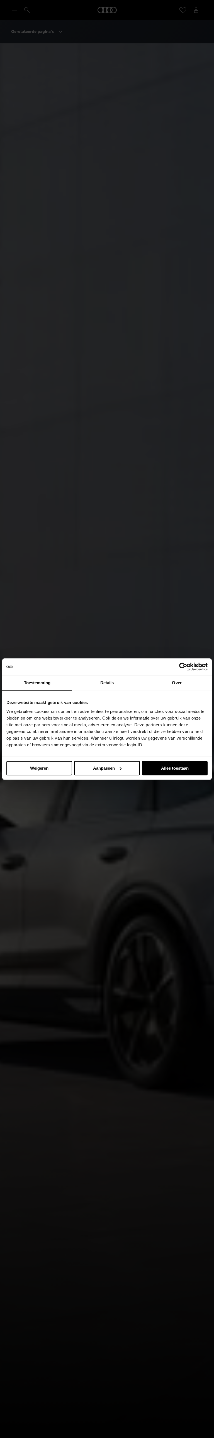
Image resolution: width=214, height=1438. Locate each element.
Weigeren (39, 768)
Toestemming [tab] (37, 682)
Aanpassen (104, 768)
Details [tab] (107, 682)
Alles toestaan (175, 768)
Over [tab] (176, 682)
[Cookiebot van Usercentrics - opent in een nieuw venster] (183, 666)
